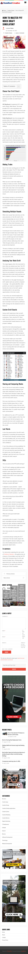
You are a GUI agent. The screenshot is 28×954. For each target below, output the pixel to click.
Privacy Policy (5, 940)
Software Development (7, 837)
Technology (4, 840)
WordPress (23, 951)
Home (4, 10)
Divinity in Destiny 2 (9, 554)
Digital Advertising (6, 821)
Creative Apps (5, 802)
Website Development (7, 843)
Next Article (7, 578)
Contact (4, 937)
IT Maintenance (5, 824)
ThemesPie (9, 951)
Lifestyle (4, 827)
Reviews (4, 834)
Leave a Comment (20, 33)
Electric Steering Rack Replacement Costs (11, 740)
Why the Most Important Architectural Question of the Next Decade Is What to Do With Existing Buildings (13, 754)
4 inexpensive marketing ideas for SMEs (11, 761)
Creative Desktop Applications (8, 808)
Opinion (4, 830)
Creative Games (10, 10)
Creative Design (5, 805)
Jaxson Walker (10, 28)
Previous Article (10, 574)
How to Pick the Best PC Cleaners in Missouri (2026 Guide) (16, 733)
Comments (5, 616)
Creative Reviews (5, 818)
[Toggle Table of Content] (18, 86)
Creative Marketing (6, 814)
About (3, 934)
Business (4, 798)
